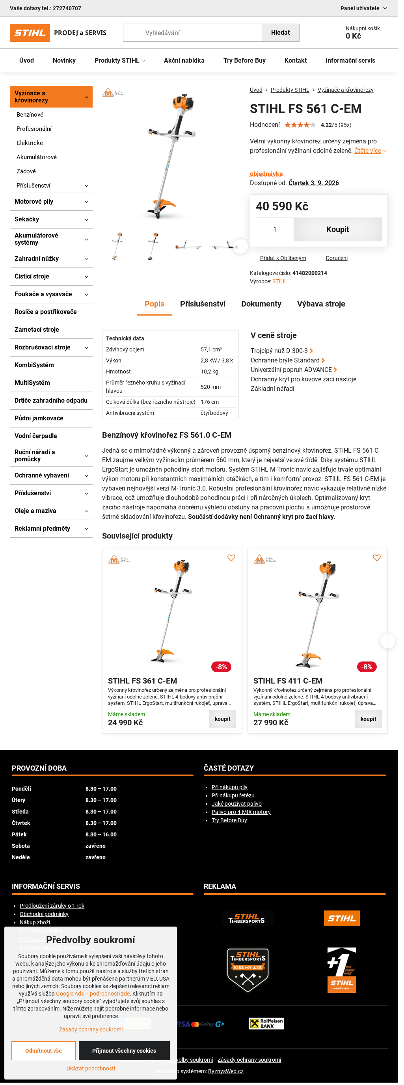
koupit (337, 229)
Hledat (280, 32)
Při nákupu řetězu (233, 795)
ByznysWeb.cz (226, 1071)
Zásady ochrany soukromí (249, 1060)
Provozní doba (39, 768)
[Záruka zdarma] (342, 970)
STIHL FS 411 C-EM (288, 681)
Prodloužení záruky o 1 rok (52, 906)
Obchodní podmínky (44, 914)
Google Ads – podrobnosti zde (93, 993)
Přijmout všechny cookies (124, 1051)
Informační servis (46, 886)
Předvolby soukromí (188, 1060)
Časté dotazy (229, 768)
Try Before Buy (229, 820)
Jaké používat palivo (237, 804)
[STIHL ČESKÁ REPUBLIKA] (342, 918)
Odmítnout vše (43, 1051)
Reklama (220, 886)
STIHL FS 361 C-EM (142, 681)
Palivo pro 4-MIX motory (241, 812)
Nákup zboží (35, 922)
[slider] (300, 125)
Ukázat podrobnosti (91, 1068)
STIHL (279, 281)
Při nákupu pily (230, 787)
